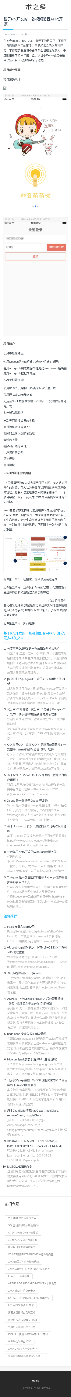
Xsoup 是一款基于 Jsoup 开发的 (27, 800)
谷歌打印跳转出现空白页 (21, 1327)
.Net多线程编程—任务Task (24, 973)
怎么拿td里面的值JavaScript (26, 1356)
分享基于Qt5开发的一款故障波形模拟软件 (33, 648)
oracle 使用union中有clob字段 (28, 1334)
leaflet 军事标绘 (19, 1276)
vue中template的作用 (22, 1218)
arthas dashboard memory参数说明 (32, 1283)
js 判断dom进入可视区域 (22, 1239)
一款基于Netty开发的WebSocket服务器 (32, 851)
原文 (27, 34)
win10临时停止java (19, 1341)
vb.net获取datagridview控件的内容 (30, 1254)
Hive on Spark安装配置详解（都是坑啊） (33, 1059)
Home (35, 1380)
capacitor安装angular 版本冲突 (29, 1298)
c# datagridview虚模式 (23, 1232)
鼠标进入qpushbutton (22, 1319)
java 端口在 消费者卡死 (21, 1290)
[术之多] (35, 6)
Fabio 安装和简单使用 (21, 926)
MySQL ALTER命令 (19, 1166)
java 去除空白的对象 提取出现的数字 (29, 1268)
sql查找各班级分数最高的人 (24, 1225)
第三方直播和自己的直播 (21, 1312)
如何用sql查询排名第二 (21, 1247)
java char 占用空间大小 (22, 1348)
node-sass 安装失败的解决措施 (27, 1033)
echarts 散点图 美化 (21, 1305)
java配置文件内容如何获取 (23, 1261)
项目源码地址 (11, 79)
